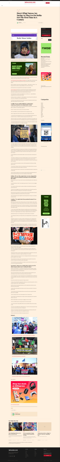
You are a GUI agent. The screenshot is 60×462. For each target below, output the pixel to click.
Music (41, 112)
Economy (42, 105)
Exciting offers (42, 120)
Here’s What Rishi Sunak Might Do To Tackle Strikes (18, 356)
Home (2, 5)
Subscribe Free (46, 35)
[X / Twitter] (9, 456)
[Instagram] (12, 456)
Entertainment (43, 107)
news (12, 408)
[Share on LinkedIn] (41, 22)
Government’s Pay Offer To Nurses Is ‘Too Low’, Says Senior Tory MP (21, 376)
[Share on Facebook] (39, 22)
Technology (42, 116)
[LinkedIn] (14, 456)
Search (42, 38)
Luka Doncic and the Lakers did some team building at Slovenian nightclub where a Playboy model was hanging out (46, 64)
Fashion (42, 108)
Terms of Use (48, 460)
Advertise (36, 453)
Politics (42, 113)
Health (42, 111)
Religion (42, 114)
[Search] (44, 3)
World (19, 9)
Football (42, 109)
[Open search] (9, 3)
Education (42, 106)
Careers (35, 454)
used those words (27, 77)
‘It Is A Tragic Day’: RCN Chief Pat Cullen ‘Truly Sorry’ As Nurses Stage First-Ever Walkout (23, 335)
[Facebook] (11, 456)
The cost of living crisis (14, 89)
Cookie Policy (51, 460)
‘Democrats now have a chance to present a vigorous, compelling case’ (44, 434)
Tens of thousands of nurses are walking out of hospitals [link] (18, 80)
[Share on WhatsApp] (42, 22)
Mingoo (17, 460)
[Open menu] (50, 3)
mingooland (20, 22)
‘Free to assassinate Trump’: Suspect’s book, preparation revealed (28, 434)
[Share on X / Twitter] (38, 22)
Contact (35, 452)
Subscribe (47, 455)
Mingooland (30, 2)
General (42, 110)
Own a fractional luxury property (15, 404)
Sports (42, 115)
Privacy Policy (45, 460)
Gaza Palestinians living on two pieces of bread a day (15, 434)
